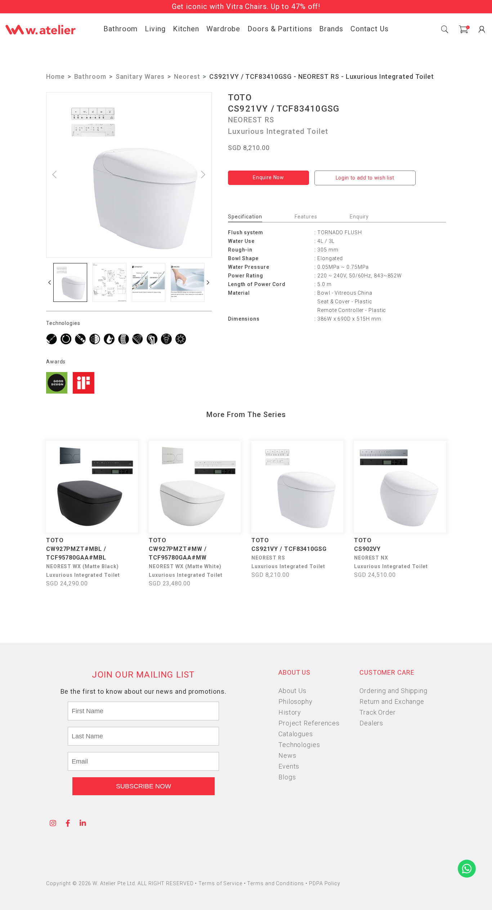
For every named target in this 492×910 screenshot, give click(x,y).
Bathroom (120, 28)
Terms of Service (220, 883)
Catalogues (295, 734)
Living (155, 28)
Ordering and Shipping (393, 690)
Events (288, 766)
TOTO (240, 97)
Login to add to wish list (365, 178)
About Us (292, 690)
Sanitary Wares (140, 76)
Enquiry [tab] (359, 216)
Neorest (187, 76)
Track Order (377, 712)
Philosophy (295, 701)
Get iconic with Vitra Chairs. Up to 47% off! (246, 6)
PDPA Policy (324, 883)
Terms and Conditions (276, 883)
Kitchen (186, 28)
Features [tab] (306, 216)
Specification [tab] (245, 216)
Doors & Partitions (279, 28)
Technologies (299, 744)
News (287, 755)
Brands (331, 28)
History (289, 712)
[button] (49, 282)
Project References (309, 723)
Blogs (287, 777)
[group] (70, 282)
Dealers (371, 723)
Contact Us (369, 28)
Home (55, 76)
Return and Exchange (391, 701)
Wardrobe (223, 28)
